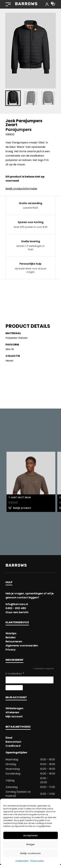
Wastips (11, 633)
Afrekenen (12, 712)
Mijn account (14, 716)
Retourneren (14, 641)
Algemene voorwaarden (22, 645)
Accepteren (30, 835)
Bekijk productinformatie (21, 188)
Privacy (11, 649)
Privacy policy (37, 860)
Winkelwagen (14, 708)
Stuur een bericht (17, 612)
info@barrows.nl (17, 604)
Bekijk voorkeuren (30, 853)
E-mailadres (15, 673)
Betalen (11, 637)
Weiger (30, 844)
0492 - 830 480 (16, 608)
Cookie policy (22, 860)
